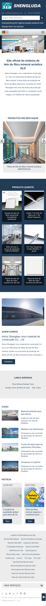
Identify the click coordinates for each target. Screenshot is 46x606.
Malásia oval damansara (32, 429)
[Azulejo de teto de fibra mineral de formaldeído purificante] (12, 210)
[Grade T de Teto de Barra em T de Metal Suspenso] (34, 210)
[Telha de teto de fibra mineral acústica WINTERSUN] (23, 163)
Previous (5, 43)
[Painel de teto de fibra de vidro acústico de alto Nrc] (12, 275)
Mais (7, 521)
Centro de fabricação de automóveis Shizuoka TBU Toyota (32, 447)
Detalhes (8, 362)
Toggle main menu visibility (43, 32)
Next (41, 43)
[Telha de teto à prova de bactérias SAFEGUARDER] (12, 243)
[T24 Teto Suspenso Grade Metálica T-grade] (34, 243)
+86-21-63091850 (33, 13)
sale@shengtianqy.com (13, 13)
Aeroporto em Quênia (30, 462)
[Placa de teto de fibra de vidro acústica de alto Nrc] (34, 275)
